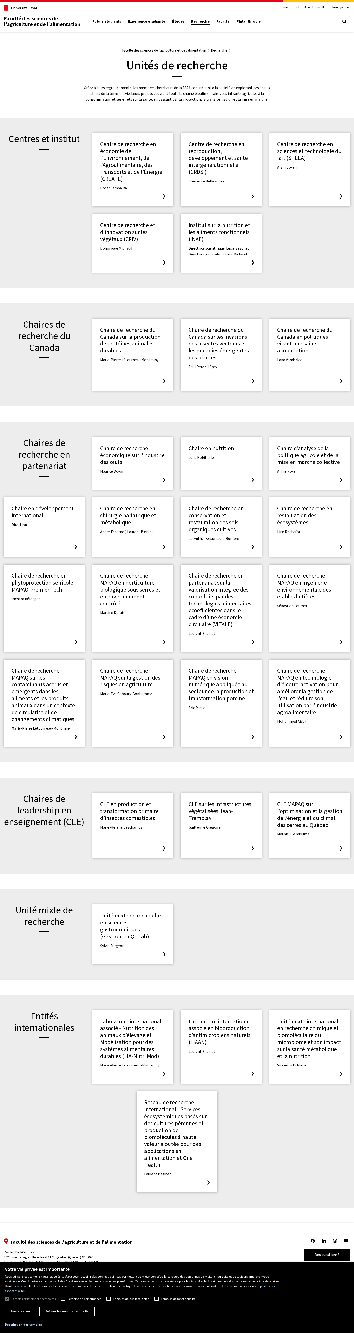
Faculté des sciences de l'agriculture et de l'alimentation (42, 21)
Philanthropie (248, 21)
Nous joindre (341, 7)
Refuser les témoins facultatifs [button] (67, 1311)
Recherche (200, 21)
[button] (23, 1324)
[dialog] (177, 1297)
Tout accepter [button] (20, 1311)
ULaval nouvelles (315, 7)
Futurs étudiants (106, 21)
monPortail (291, 7)
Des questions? (327, 1254)
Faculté (222, 21)
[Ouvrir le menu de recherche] (344, 21)
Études (178, 21)
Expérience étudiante (146, 21)
